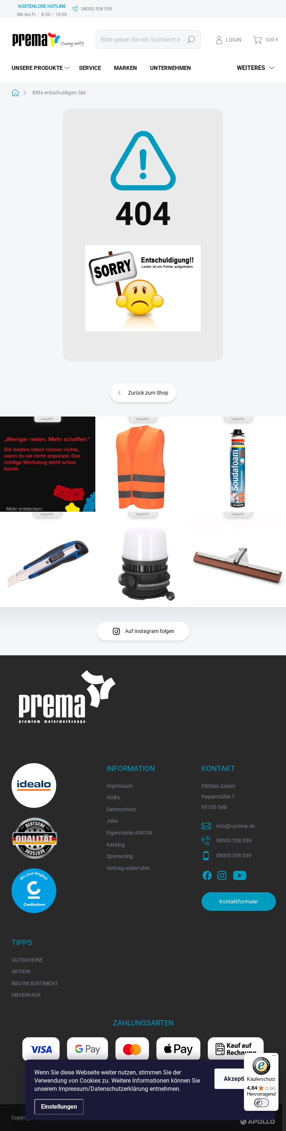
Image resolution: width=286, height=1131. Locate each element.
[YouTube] (239, 874)
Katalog (116, 845)
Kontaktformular (238, 902)
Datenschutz (121, 809)
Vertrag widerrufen (128, 868)
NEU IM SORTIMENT (35, 983)
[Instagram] (222, 874)
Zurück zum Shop (148, 393)
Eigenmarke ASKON (129, 833)
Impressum (120, 786)
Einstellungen (59, 1106)
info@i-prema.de (235, 826)
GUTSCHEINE (27, 960)
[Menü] (274, 1057)
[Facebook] (207, 874)
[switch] (261, 1102)
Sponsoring (120, 856)
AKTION (21, 971)
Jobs (112, 821)
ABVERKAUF (26, 995)
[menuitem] (42, 68)
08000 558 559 (233, 841)
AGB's (113, 797)
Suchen (191, 39)
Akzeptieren (240, 1078)
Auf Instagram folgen (149, 631)
